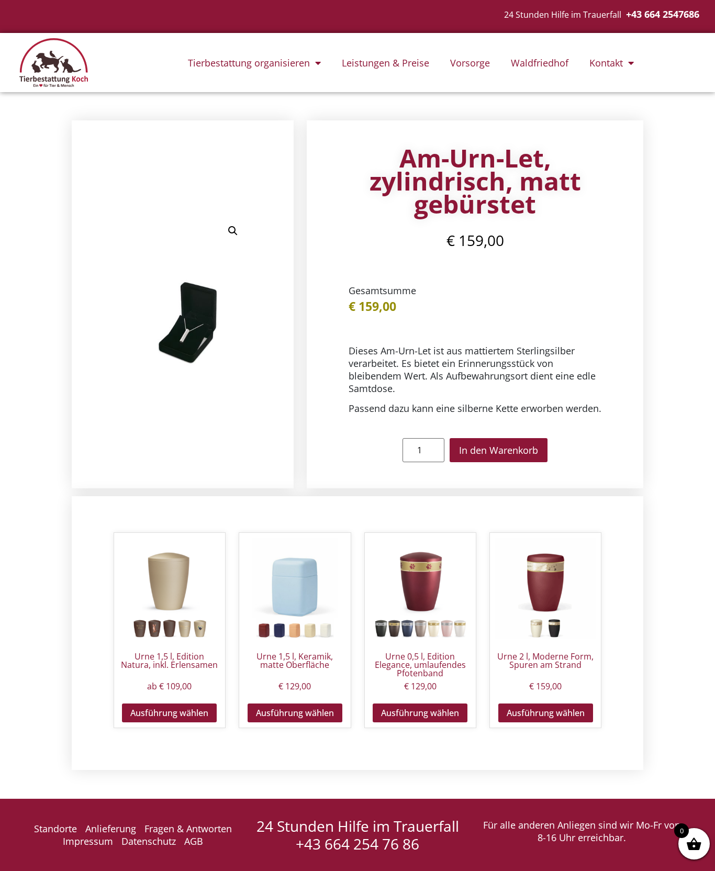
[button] (233, 230)
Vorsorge (470, 63)
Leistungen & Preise (385, 63)
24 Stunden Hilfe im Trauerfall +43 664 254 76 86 (357, 835)
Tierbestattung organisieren (249, 63)
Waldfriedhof (539, 63)
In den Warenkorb (498, 450)
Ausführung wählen (169, 713)
